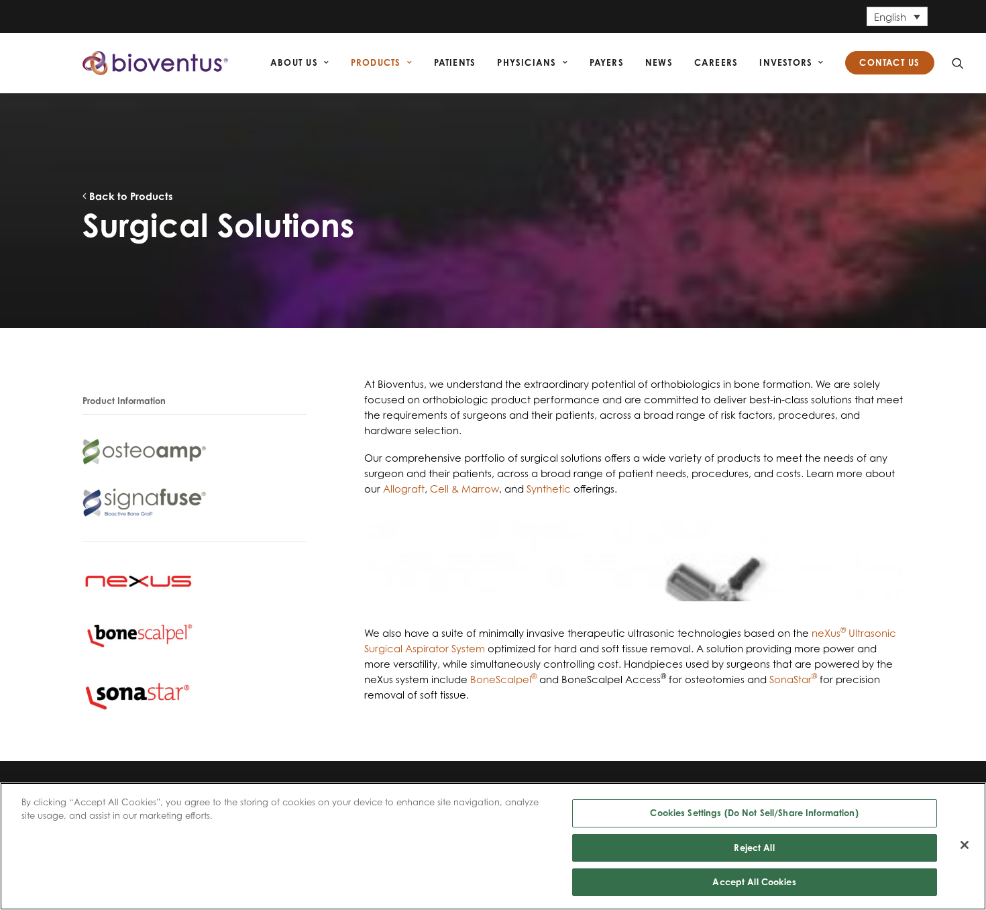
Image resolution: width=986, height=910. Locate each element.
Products (376, 62)
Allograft (404, 489)
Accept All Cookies (754, 881)
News (659, 62)
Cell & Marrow (464, 489)
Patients (455, 62)
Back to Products (130, 196)
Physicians (526, 62)
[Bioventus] (155, 63)
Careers (716, 62)
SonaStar (793, 679)
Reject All (754, 847)
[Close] (964, 845)
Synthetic (549, 489)
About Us (294, 62)
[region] (493, 846)
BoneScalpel (503, 679)
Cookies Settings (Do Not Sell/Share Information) (754, 812)
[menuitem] (300, 63)
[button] (958, 63)
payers (607, 62)
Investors (785, 62)
